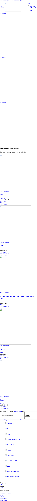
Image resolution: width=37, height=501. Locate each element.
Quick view (3, 204)
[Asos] (15, 189)
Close (1, 484)
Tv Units (2, 403)
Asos (1, 195)
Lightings (2, 249)
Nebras (2, 349)
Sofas (5, 198)
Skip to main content (16, 1)
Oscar (2, 400)
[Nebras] (15, 344)
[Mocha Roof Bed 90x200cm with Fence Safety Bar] (15, 291)
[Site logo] (13, 11)
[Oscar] (15, 395)
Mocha (2, 302)
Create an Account (5, 494)
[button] (3, 201)
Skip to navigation (5, 1)
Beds (1, 352)
